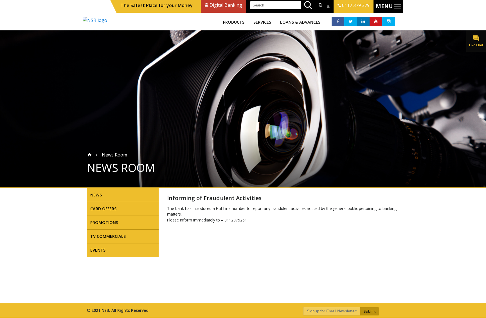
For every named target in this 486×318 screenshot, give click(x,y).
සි (320, 5)
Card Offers (103, 208)
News (96, 195)
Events (97, 250)
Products (233, 22)
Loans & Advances (300, 22)
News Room (114, 155)
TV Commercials (108, 236)
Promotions (104, 222)
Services (262, 22)
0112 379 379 (355, 5)
